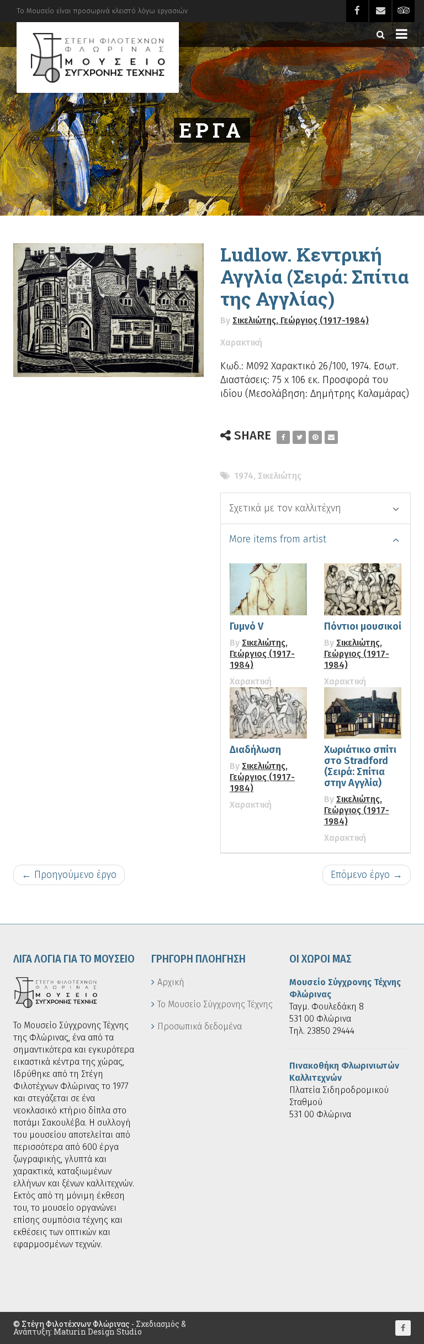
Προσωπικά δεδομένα (199, 1026)
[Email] (331, 437)
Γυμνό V (246, 626)
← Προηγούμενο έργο (69, 875)
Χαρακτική (241, 342)
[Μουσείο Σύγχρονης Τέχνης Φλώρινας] (98, 57)
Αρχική (170, 982)
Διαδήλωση (255, 750)
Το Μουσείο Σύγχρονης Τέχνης (215, 1004)
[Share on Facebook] (283, 437)
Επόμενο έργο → (366, 875)
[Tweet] (299, 437)
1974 (243, 475)
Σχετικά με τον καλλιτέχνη (285, 508)
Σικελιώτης (279, 475)
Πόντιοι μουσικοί (362, 626)
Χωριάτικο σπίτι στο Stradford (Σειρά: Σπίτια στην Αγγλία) (360, 766)
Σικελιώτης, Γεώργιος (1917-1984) (300, 320)
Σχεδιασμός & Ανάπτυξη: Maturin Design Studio (99, 1328)
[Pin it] (315, 437)
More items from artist (277, 539)
